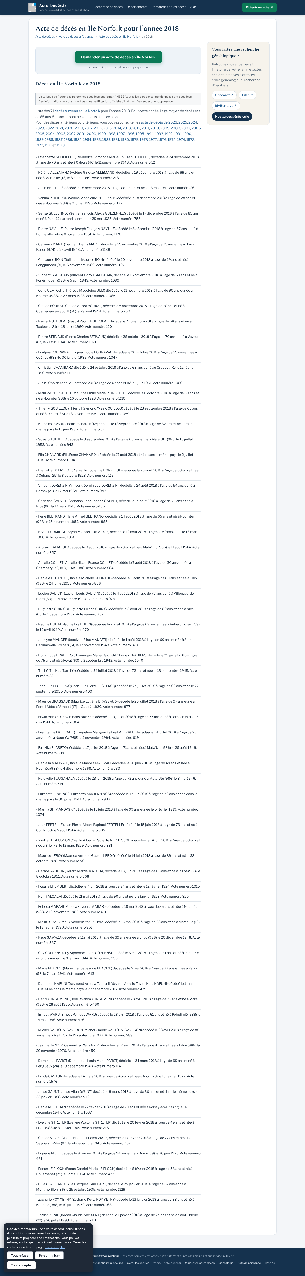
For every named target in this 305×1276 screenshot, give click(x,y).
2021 (59, 128)
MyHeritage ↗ (226, 105)
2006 (196, 128)
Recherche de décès (108, 7)
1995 (140, 134)
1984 (87, 139)
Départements (137, 7)
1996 (130, 134)
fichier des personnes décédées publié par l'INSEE (91, 96)
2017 (88, 128)
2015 (107, 128)
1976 (162, 139)
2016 (98, 128)
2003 (60, 134)
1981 (115, 139)
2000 (91, 134)
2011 (145, 128)
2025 (182, 122)
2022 (49, 128)
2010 (154, 128)
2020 (69, 128)
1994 (149, 134)
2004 (50, 134)
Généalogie (226, 1263)
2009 (164, 128)
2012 (136, 128)
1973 (190, 139)
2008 (175, 128)
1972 (39, 145)
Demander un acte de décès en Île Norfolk (118, 57)
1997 (121, 134)
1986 (68, 139)
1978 (144, 139)
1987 (58, 139)
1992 (169, 134)
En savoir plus (55, 1247)
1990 (187, 134)
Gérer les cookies (138, 1263)
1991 (178, 134)
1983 (97, 139)
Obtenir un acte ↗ (259, 7)
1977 (153, 139)
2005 (39, 134)
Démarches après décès (168, 7)
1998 (111, 134)
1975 (172, 139)
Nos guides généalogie (232, 116)
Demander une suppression (154, 101)
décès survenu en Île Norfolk (77, 111)
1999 (102, 134)
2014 (117, 128)
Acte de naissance (249, 1263)
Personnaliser (49, 1255)
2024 (192, 122)
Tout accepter (21, 1265)
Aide (193, 7)
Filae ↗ (247, 95)
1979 (134, 139)
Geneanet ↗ (224, 95)
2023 (39, 128)
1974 (181, 139)
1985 (77, 139)
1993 (159, 134)
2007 (185, 128)
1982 (106, 139)
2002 (71, 134)
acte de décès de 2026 (159, 122)
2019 (79, 128)
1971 (48, 145)
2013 (127, 128)
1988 (49, 139)
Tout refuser (20, 1255)
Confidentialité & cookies (106, 1263)
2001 (81, 134)
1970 (60, 145)
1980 (125, 139)
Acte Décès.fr (64, 7)
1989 (39, 139)
